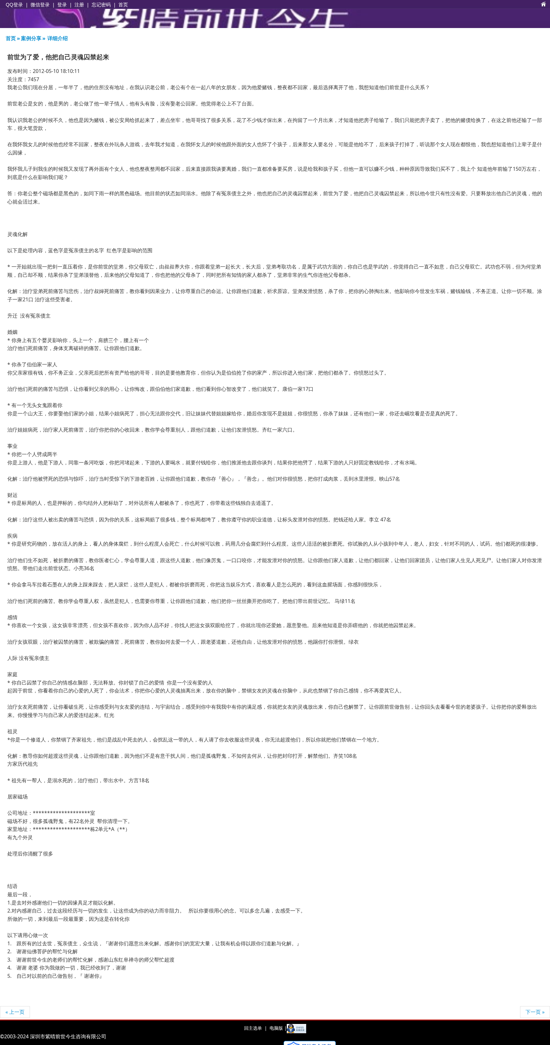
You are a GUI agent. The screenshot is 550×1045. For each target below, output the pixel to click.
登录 (62, 4)
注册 (79, 4)
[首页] (543, 4)
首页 (123, 4)
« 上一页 (15, 1011)
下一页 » (535, 1011)
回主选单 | (255, 1028)
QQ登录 (14, 4)
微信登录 (40, 4)
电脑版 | (277, 1028)
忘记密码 (101, 4)
